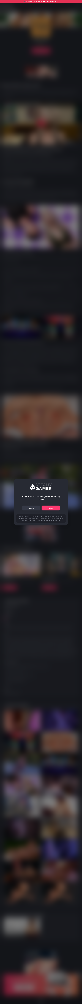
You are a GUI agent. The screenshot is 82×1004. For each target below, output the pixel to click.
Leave (31, 508)
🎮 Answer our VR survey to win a (41, 1)
